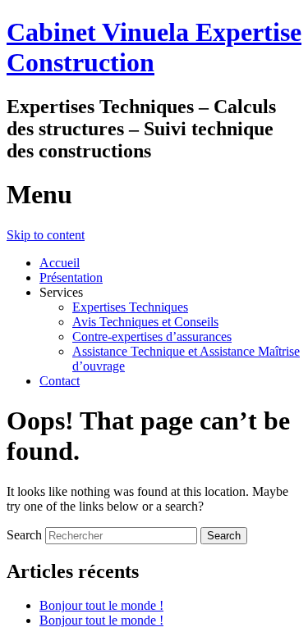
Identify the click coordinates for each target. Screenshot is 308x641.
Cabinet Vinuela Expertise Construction (154, 47)
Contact (59, 381)
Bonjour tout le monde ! (101, 605)
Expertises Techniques (130, 307)
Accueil (59, 263)
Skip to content (46, 235)
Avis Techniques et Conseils (145, 322)
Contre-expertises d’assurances (152, 336)
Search (24, 535)
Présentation (71, 277)
